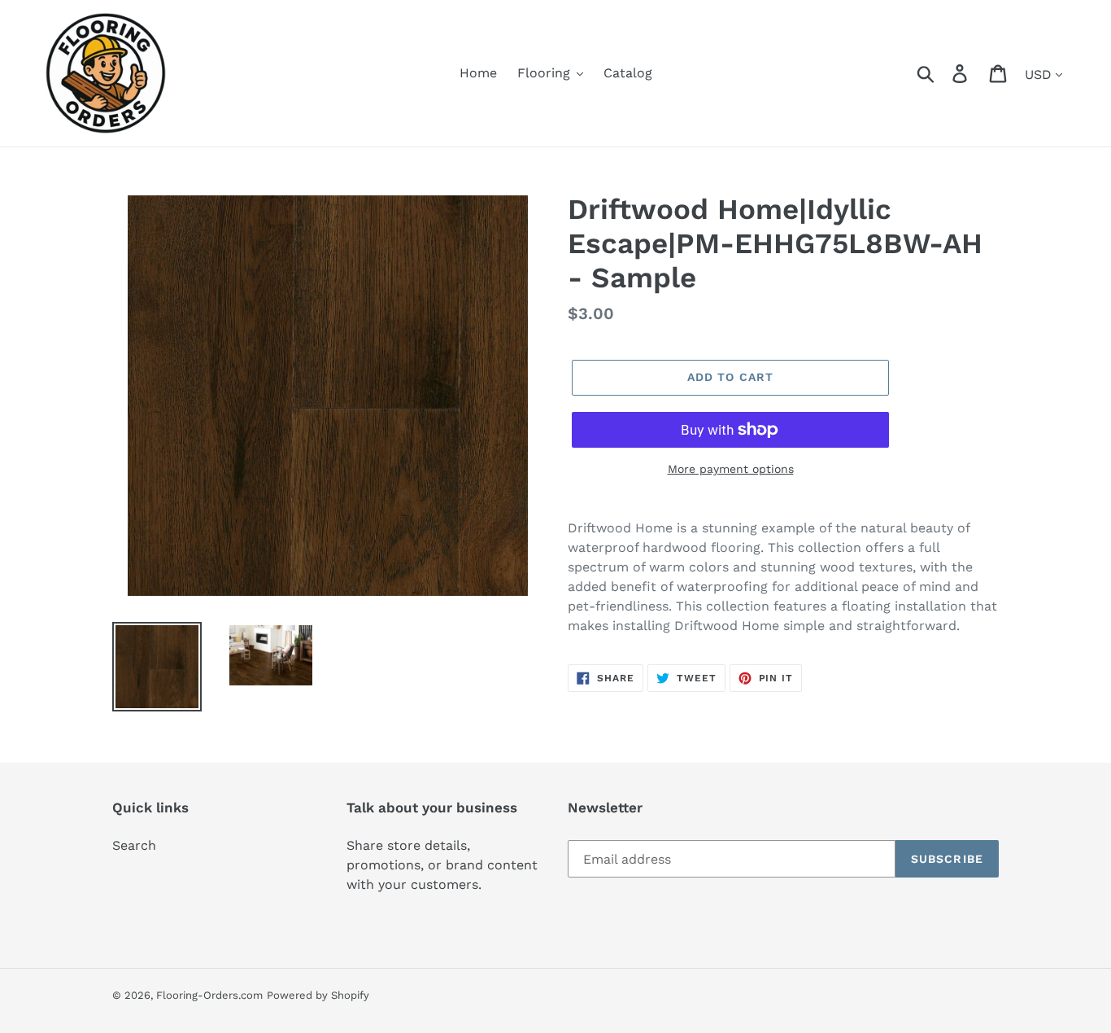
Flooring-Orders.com (209, 995)
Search (134, 845)
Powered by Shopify (318, 995)
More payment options (731, 468)
